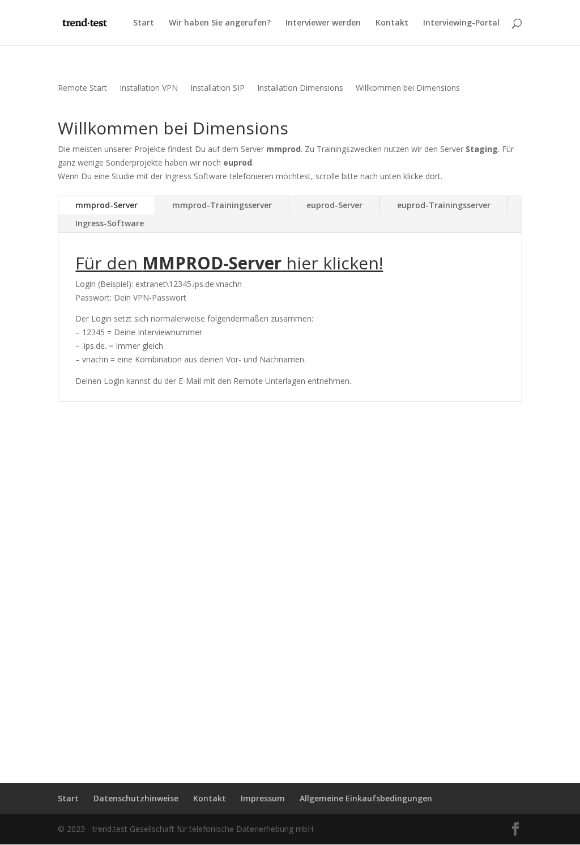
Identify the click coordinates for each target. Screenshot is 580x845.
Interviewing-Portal (461, 23)
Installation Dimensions (300, 88)
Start (143, 23)
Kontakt (392, 23)
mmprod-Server (106, 205)
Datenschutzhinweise (135, 798)
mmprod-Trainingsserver (222, 205)
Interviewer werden (323, 23)
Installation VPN (149, 88)
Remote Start (82, 88)
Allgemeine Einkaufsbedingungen (366, 798)
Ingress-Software (109, 223)
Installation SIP (217, 88)
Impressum (263, 798)
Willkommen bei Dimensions (408, 88)
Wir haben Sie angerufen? (220, 23)
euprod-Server (334, 205)
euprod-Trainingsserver (444, 205)
